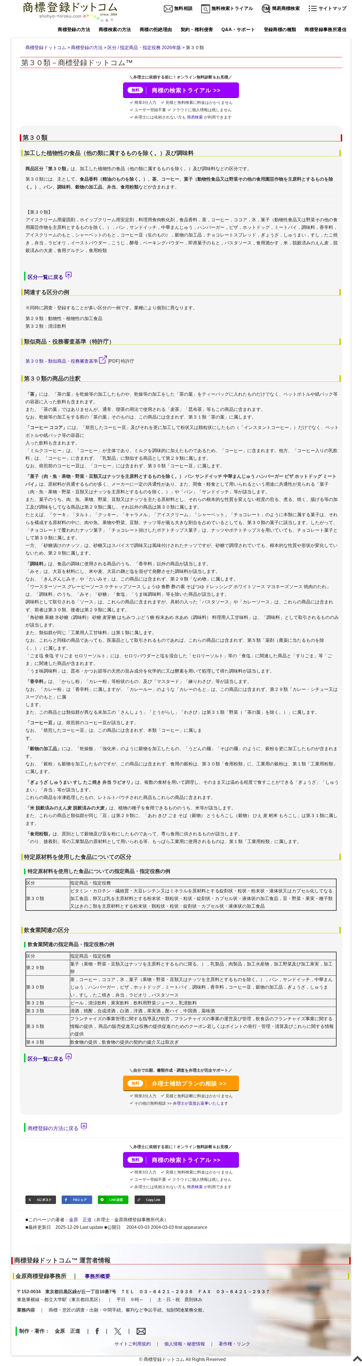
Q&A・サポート (238, 29)
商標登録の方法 (74, 29)
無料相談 (183, 8)
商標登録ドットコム (45, 47)
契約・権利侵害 (197, 29)
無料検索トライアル (231, 8)
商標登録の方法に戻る (53, 1128)
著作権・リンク (234, 1343)
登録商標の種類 (280, 29)
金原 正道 (80, 1219)
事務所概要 (97, 1276)
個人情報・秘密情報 (184, 1343)
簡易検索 (195, 117)
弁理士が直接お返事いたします (200, 1103)
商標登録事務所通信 (325, 29)
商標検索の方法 (115, 29)
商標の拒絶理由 (156, 29)
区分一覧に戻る (45, 277)
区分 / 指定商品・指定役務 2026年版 (144, 47)
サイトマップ (331, 8)
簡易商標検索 (285, 8)
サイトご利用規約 (133, 1343)
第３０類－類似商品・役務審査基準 (61, 361)
